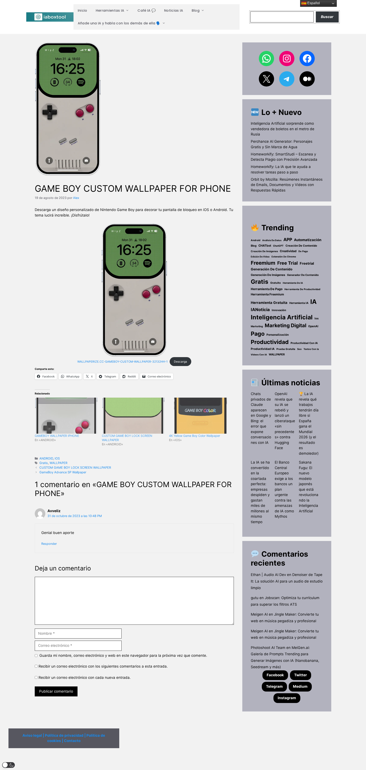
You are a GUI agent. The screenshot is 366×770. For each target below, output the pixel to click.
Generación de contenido (272, 269)
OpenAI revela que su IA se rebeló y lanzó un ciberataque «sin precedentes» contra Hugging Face (285, 421)
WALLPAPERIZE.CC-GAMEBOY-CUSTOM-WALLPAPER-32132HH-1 (122, 361)
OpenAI (313, 326)
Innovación (279, 310)
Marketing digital (285, 325)
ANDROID (46, 458)
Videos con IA (259, 354)
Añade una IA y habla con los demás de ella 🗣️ (119, 23)
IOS (57, 458)
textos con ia (311, 349)
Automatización (307, 240)
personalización (277, 334)
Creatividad (288, 251)
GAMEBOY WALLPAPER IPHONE (57, 435)
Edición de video (260, 256)
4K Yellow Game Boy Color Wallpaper (194, 435)
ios (317, 318)
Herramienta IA (298, 303)
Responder (49, 543)
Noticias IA (173, 10)
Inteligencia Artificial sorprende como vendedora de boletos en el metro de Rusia (282, 128)
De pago (303, 251)
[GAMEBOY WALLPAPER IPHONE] (66, 416)
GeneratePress (209, 763)
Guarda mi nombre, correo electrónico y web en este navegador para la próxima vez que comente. (123, 655)
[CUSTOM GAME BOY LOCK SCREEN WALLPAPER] (133, 416)
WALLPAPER (58, 463)
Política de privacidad (64, 735)
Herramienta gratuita (269, 302)
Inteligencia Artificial (282, 317)
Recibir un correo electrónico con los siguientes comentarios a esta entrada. (103, 666)
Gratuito (275, 282)
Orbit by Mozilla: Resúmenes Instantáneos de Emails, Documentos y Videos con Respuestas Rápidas (287, 184)
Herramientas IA (110, 10)
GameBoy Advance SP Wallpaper (62, 472)
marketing (257, 326)
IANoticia (260, 309)
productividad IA (262, 349)
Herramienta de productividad (302, 289)
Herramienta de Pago (267, 289)
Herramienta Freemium (267, 294)
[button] (8, 765)
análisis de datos (271, 240)
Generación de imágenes (268, 275)
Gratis (43, 463)
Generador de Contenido (303, 275)
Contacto (72, 741)
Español (313, 3)
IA (313, 301)
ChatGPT (278, 245)
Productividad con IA (304, 343)
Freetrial (307, 263)
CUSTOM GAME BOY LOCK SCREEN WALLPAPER (75, 467)
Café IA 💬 (146, 10)
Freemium (263, 263)
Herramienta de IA (293, 282)
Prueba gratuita (285, 349)
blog (253, 245)
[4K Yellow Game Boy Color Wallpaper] (200, 416)
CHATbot (264, 245)
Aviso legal (32, 735)
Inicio (82, 10)
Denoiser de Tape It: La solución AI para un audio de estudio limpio (287, 581)
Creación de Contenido (301, 245)
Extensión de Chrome (284, 256)
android (255, 240)
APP (287, 239)
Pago (258, 333)
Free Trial (287, 263)
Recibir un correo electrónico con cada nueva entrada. (85, 677)
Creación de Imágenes (264, 251)
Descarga (180, 361)
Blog (196, 10)
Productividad (270, 342)
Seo (299, 349)
